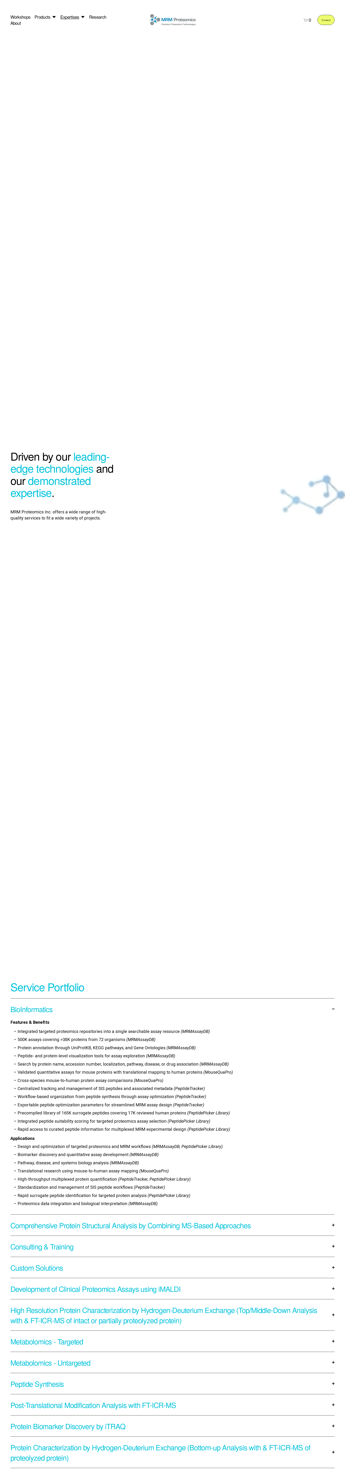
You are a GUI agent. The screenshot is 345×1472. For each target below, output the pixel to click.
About (15, 23)
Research (97, 17)
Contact (326, 20)
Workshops (20, 17)
